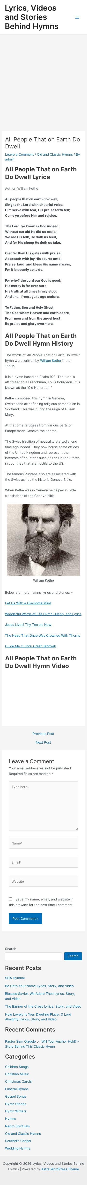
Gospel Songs (15, 1096)
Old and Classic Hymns (55, 154)
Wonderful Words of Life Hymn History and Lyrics (43, 614)
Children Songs (17, 1067)
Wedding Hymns (17, 1148)
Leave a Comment (19, 154)
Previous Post (43, 734)
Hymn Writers (15, 1111)
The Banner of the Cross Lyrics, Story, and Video (43, 1006)
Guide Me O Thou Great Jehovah (30, 646)
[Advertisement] (43, 80)
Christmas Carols (18, 1081)
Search (10, 949)
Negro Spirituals (17, 1126)
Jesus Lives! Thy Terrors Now (28, 625)
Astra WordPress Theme (60, 1169)
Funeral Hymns (17, 1089)
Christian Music (17, 1074)
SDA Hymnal (15, 978)
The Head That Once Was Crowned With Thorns (42, 635)
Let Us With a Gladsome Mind (28, 603)
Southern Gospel (18, 1141)
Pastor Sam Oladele (20, 1041)
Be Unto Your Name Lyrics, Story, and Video (39, 986)
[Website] (43, 882)
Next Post (43, 742)
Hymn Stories (15, 1104)
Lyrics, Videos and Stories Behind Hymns (32, 17)
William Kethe (50, 360)
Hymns (10, 1119)
